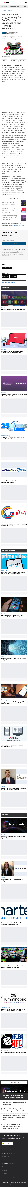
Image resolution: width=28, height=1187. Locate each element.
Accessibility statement (8, 1163)
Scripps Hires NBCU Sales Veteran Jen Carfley (14, 1103)
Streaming (10, 10)
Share (5, 60)
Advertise (4, 1173)
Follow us (15, 60)
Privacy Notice (22, 249)
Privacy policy (5, 1156)
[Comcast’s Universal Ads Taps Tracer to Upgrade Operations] (14, 1092)
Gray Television (6, 268)
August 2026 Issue (15, 6)
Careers (4, 1167)
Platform (4, 10)
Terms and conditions (7, 1149)
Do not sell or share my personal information (13, 1177)
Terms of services (20, 248)
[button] (2, 2)
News (3, 33)
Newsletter (23, 60)
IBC (25, 6)
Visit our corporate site (14, 1138)
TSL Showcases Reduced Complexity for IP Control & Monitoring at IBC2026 (12, 1126)
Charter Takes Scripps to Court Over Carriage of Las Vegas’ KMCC (14, 1110)
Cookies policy (5, 1160)
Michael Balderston (13, 32)
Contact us (4, 1170)
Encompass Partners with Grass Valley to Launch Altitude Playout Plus (14, 1117)
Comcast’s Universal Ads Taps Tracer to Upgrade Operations (13, 1096)
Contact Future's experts (8, 1153)
